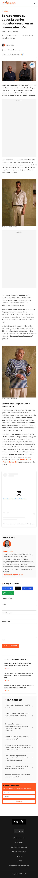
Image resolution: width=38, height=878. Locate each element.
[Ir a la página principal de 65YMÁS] (9, 3)
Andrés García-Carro (10, 462)
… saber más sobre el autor (13, 575)
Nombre (4, 604)
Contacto (19, 856)
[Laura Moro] (3, 45)
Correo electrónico (7, 613)
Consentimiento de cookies (19, 866)
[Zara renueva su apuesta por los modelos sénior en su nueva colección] (32, 65)
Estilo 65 (9, 32)
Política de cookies (19, 852)
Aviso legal (19, 842)
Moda (6, 11)
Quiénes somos (19, 838)
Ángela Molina (25, 459)
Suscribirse (19, 801)
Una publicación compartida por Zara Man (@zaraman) (20, 524)
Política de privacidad (19, 847)
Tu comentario (6, 621)
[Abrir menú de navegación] (34, 3)
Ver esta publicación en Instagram (14, 499)
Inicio (3, 32)
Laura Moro (9, 45)
